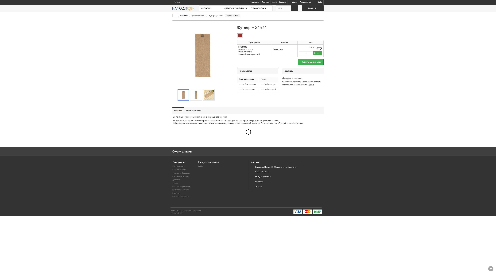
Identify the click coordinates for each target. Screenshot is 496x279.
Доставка (265, 2)
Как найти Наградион (180, 176)
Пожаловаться (305, 2)
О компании (254, 2)
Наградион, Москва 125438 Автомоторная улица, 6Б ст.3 (276, 167)
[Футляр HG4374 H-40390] (183, 94)
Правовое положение (180, 190)
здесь (311, 84)
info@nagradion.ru (263, 176)
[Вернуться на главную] (175, 15)
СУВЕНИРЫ (184, 16)
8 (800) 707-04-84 (261, 172)
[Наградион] (183, 9)
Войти (320, 2)
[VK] (314, 2)
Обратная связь (178, 166)
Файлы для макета (193, 110)
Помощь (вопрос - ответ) (181, 186)
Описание (178, 110)
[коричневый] (240, 35)
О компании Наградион (181, 173)
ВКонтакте (259, 182)
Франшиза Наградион (180, 196)
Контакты (282, 2)
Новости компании (179, 170)
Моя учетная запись (208, 162)
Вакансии (176, 193)
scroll (490, 268)
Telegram (258, 186)
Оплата (274, 2)
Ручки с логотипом (198, 16)
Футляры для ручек (216, 16)
